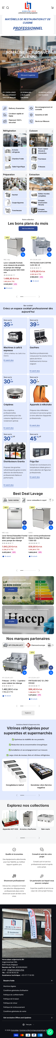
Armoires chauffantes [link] (28, 829)
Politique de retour (10, 1003)
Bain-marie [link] (45, 829)
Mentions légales (9, 986)
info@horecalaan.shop (15, 970)
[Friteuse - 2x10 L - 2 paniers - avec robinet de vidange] (14, 663)
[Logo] (28, 7)
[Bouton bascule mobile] (3, 7)
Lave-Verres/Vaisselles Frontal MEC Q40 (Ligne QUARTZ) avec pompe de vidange (14, 538)
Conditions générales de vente (14, 1011)
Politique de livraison (11, 999)
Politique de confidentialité (13, 995)
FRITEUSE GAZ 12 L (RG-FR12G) (39, 682)
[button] (7, 7)
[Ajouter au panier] (23, 254)
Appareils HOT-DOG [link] (10, 829)
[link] (11, 589)
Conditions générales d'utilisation (15, 990)
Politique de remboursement (14, 1007)
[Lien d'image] (28, 590)
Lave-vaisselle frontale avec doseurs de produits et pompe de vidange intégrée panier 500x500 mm (14, 267)
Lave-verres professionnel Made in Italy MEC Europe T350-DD (39, 538)
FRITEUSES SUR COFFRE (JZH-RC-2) (40, 264)
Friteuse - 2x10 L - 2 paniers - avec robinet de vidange (14, 682)
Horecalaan (15, 1030)
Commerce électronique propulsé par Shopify (35, 1030)
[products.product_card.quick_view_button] (23, 249)
